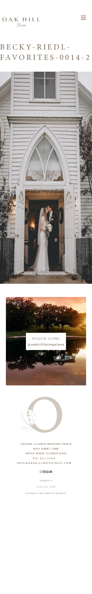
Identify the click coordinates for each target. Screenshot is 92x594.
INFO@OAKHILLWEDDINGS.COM (44, 463)
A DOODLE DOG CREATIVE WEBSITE (46, 493)
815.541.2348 (44, 458)
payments (46, 481)
